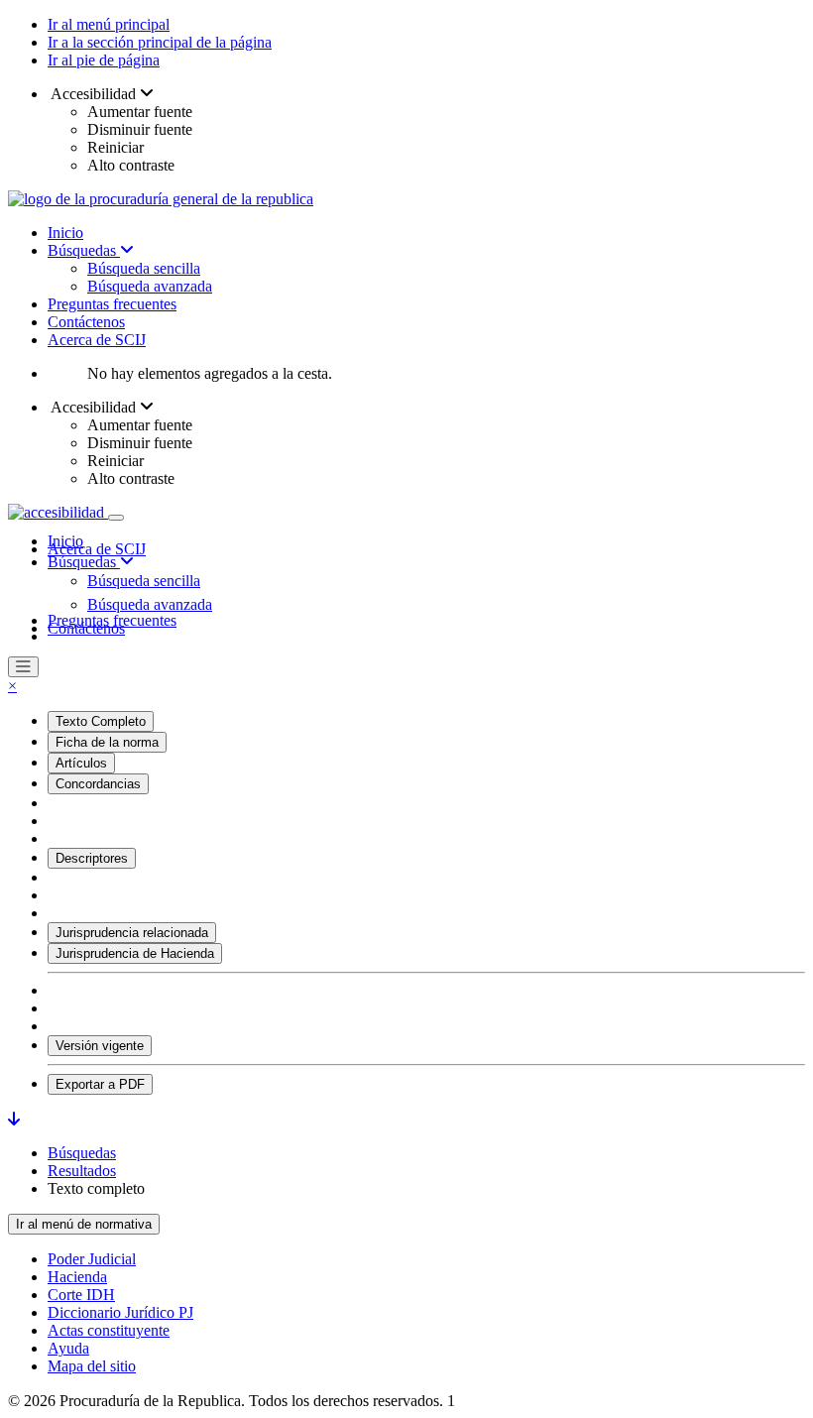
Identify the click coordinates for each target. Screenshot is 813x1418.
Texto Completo (101, 721)
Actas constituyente (109, 1330)
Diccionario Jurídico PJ (120, 1312)
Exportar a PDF (100, 1084)
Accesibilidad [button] (94, 93)
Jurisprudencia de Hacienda (135, 953)
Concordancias (98, 783)
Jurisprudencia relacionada (132, 932)
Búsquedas (84, 250)
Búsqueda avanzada (149, 286)
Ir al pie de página (104, 60)
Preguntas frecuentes (112, 303)
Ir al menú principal (109, 24)
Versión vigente (100, 1045)
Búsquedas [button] (84, 561)
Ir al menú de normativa (84, 1224)
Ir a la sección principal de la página (160, 42)
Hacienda (77, 1276)
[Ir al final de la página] (14, 1119)
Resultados (82, 1170)
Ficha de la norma (107, 742)
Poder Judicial (92, 1258)
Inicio (65, 232)
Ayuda (68, 1348)
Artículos (81, 763)
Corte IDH (81, 1294)
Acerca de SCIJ (97, 339)
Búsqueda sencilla (143, 268)
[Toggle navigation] (116, 518)
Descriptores (92, 858)
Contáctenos (86, 321)
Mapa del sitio (92, 1366)
